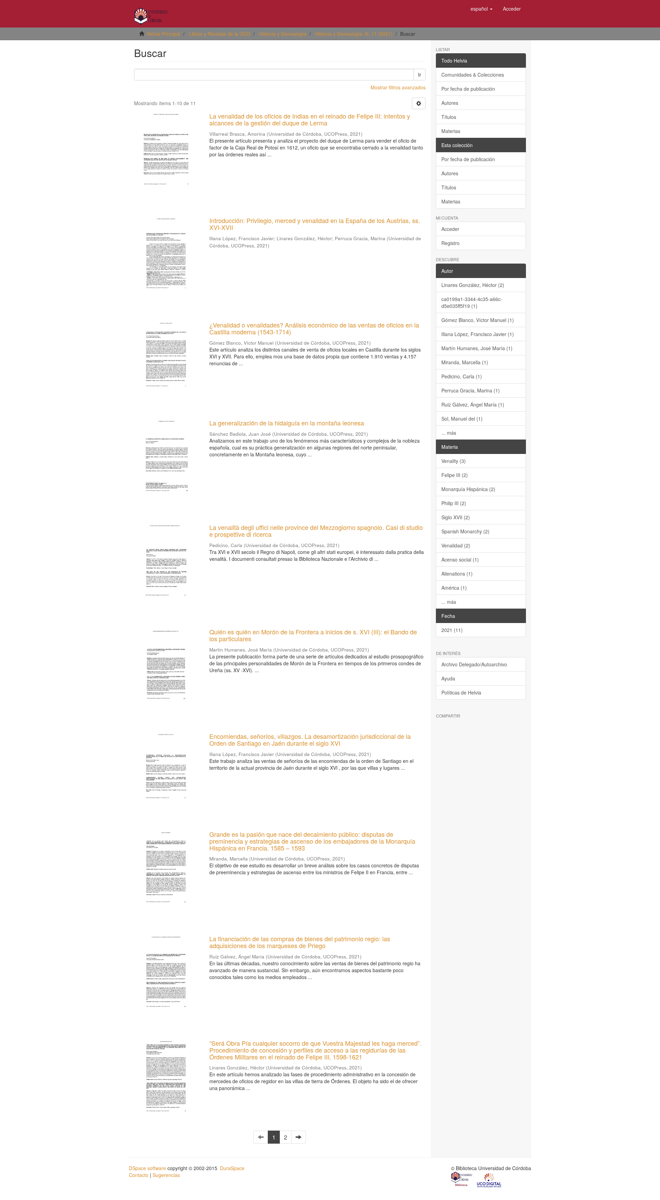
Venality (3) (453, 460)
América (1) (454, 587)
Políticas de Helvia (461, 692)
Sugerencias (166, 1174)
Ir (419, 74)
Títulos (448, 116)
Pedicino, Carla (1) (461, 376)
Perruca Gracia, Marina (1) (470, 390)
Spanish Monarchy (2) (465, 531)
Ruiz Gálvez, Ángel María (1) (472, 404)
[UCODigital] (489, 1179)
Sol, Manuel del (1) (462, 418)
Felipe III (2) (454, 474)
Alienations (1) (457, 573)
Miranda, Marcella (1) (464, 362)
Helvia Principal (163, 33)
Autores (449, 102)
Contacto (138, 1174)
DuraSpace (232, 1168)
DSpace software (147, 1168)
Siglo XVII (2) (455, 517)
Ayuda (448, 678)
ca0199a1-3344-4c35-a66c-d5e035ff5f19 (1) (471, 302)
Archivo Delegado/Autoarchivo (474, 664)
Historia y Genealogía (282, 33)
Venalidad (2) (455, 545)
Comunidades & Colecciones (472, 74)
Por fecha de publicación (468, 88)
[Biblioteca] (462, 1179)
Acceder (450, 228)
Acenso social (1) (460, 559)
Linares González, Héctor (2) (472, 284)
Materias (450, 130)
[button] (481, 8)
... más (448, 432)
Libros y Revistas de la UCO (219, 33)
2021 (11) (452, 629)
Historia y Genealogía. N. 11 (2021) (354, 33)
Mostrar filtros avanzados (398, 87)
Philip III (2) (453, 503)
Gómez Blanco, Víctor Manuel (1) (477, 319)
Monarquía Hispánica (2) (468, 489)
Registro (450, 243)
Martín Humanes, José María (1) (477, 348)
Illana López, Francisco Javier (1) (477, 334)
